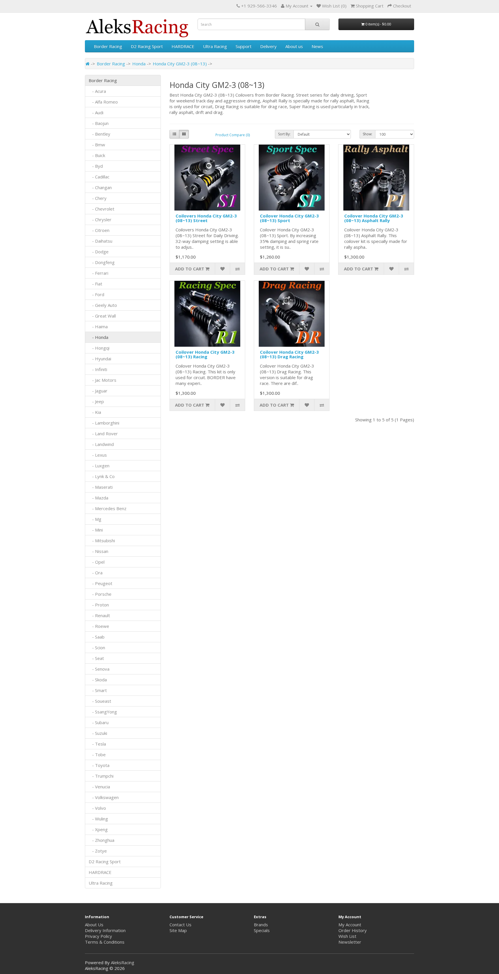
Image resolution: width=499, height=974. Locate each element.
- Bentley (99, 134)
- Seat (96, 658)
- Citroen (99, 230)
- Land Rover (103, 433)
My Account (349, 924)
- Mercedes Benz (107, 508)
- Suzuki (98, 733)
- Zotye (98, 851)
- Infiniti (98, 369)
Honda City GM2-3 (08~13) (180, 64)
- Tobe (97, 754)
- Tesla (97, 744)
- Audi (96, 112)
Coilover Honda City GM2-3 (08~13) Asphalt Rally (373, 218)
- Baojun (99, 123)
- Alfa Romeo (103, 102)
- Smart (98, 690)
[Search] (317, 24)
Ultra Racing (215, 46)
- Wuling (98, 819)
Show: (367, 134)
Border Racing (108, 46)
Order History (352, 930)
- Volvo (97, 808)
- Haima (98, 326)
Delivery (268, 46)
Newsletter (349, 942)
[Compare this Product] (237, 268)
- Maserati (101, 487)
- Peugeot (100, 583)
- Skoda (98, 679)
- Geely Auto (103, 305)
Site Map (178, 930)
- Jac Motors (102, 380)
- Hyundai (100, 358)
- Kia (95, 412)
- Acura (97, 91)
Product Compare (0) (232, 134)
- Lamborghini (104, 423)
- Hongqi (99, 348)
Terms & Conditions (104, 942)
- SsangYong (103, 712)
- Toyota (99, 765)
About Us (94, 924)
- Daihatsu (100, 241)
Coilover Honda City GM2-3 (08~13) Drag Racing (289, 354)
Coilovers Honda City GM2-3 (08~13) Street (206, 218)
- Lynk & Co (102, 476)
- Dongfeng (102, 262)
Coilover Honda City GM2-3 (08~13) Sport (289, 218)
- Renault (99, 615)
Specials (262, 930)
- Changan (100, 187)
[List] (174, 134)
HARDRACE (183, 46)
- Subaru (99, 722)
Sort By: (284, 134)
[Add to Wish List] (222, 268)
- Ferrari (98, 273)
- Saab (97, 637)
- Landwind (101, 444)
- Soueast (100, 701)
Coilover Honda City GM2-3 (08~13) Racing (205, 354)
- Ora (96, 572)
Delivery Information (105, 930)
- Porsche (100, 594)
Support (244, 46)
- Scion (97, 647)
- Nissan (98, 551)
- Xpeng (98, 829)
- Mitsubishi (102, 540)
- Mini (96, 530)
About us (294, 46)
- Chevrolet (101, 209)
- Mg (95, 519)
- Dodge (99, 251)
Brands (261, 924)
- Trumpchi (101, 776)
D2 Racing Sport (147, 46)
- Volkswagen (104, 797)
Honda (139, 64)
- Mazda (98, 498)
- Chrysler (100, 219)
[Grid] (184, 134)
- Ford (96, 294)
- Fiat (95, 284)
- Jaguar (98, 391)
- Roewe (99, 626)
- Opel (97, 562)
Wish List (347, 936)
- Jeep (96, 401)
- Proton (99, 605)
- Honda (98, 337)
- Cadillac (99, 177)
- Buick (97, 155)
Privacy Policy (98, 936)
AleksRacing (122, 962)
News (317, 46)
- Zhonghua (101, 840)
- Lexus (98, 455)
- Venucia (99, 786)
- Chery (98, 198)
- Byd (96, 166)
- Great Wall (102, 316)
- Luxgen (99, 465)
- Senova (99, 669)
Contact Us (180, 924)
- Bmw (97, 144)
